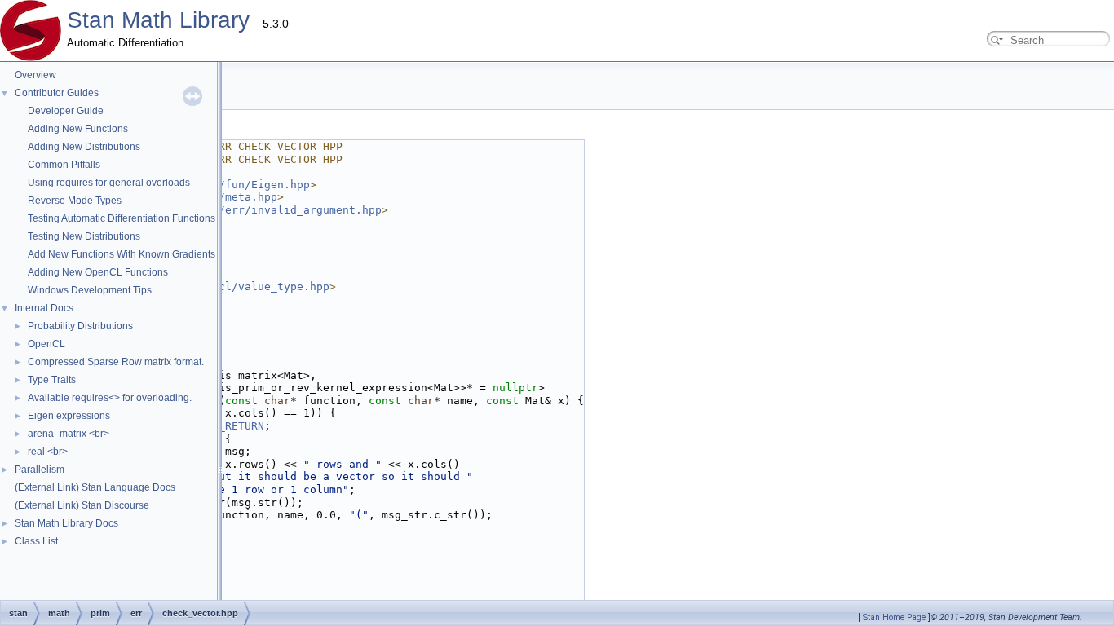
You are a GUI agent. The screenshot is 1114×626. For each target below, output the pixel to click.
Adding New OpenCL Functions (98, 272)
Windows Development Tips (90, 290)
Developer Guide (66, 111)
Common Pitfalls (64, 164)
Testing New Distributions (84, 236)
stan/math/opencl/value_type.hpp (228, 286)
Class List (36, 541)
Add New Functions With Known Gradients (121, 254)
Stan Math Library (158, 20)
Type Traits (52, 380)
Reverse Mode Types (75, 200)
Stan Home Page (894, 617)
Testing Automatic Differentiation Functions (121, 218)
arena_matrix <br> (68, 433)
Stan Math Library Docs (66, 523)
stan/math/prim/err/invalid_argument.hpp (254, 210)
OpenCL (46, 344)
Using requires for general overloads (109, 182)
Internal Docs (44, 308)
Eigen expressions (69, 415)
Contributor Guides (57, 93)
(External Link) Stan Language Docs (95, 487)
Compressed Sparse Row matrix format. (116, 362)
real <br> (48, 451)
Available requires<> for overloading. (110, 397)
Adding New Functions (78, 128)
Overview (35, 75)
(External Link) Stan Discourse (82, 505)
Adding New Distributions (84, 146)
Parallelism (39, 469)
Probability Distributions (80, 326)
